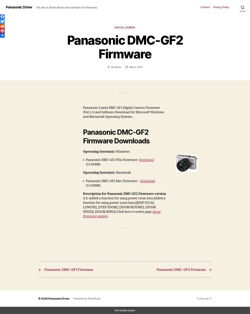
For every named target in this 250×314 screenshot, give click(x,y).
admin (118, 67)
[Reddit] (2, 26)
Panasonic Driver (19, 7)
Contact (205, 7)
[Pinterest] (2, 30)
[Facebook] (2, 16)
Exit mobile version (125, 310)
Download (146, 160)
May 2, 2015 (136, 67)
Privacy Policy (221, 7)
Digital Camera (125, 27)
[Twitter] (2, 21)
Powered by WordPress (87, 298)
